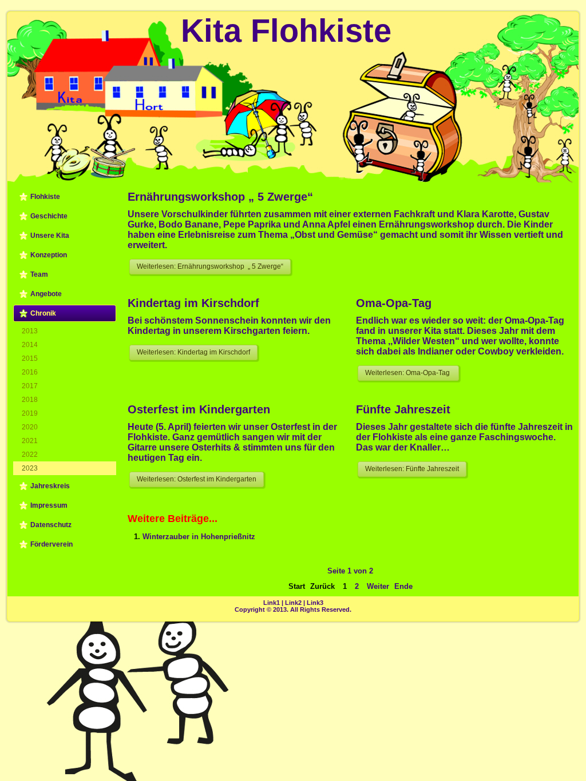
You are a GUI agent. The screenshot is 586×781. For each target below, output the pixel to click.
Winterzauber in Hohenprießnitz (198, 536)
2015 (30, 358)
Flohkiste (45, 197)
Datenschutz (51, 525)
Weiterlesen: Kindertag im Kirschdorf (193, 352)
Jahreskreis (50, 486)
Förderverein (51, 544)
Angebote (46, 294)
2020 (30, 427)
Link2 (293, 602)
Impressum (49, 505)
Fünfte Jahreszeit (403, 409)
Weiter (378, 586)
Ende (403, 586)
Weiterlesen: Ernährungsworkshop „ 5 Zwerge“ (210, 266)
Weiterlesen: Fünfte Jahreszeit (412, 469)
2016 (30, 372)
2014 (30, 345)
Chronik (43, 313)
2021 (30, 441)
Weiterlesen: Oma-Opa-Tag (408, 373)
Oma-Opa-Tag (393, 303)
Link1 (271, 602)
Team (39, 274)
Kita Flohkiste (286, 31)
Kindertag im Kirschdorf (193, 303)
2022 (30, 455)
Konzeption (48, 255)
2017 (30, 386)
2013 (30, 331)
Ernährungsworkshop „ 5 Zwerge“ (220, 196)
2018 (30, 400)
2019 (30, 413)
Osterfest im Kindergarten (199, 409)
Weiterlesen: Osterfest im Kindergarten (196, 479)
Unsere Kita (49, 236)
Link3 (315, 602)
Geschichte (49, 216)
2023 (30, 468)
